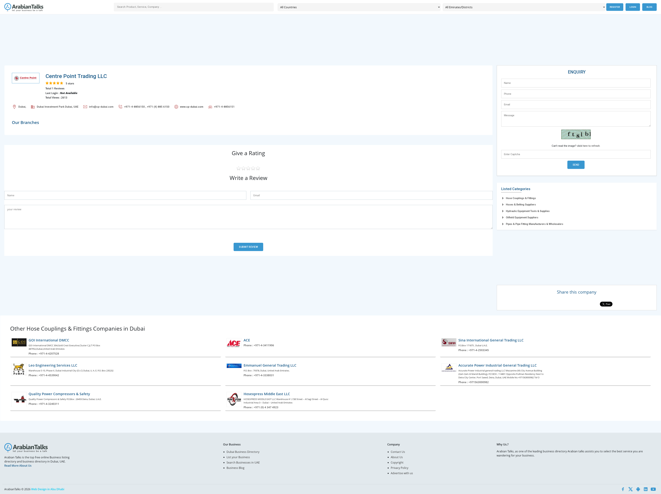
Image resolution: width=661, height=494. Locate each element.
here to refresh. (591, 145)
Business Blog (235, 468)
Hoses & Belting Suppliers (521, 204)
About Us (397, 457)
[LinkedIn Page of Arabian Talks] (645, 489)
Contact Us (398, 452)
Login (632, 7)
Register (615, 7)
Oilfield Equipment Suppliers (522, 217)
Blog (649, 7)
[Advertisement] (107, 41)
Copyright (397, 462)
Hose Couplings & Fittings (521, 198)
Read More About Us (18, 465)
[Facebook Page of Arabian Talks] (623, 489)
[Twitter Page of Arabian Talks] (630, 489)
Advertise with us (402, 473)
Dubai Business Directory (243, 452)
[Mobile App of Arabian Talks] (638, 489)
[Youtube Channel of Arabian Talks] (653, 489)
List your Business (238, 457)
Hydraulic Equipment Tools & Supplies (528, 211)
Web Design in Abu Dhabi (47, 489)
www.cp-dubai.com (191, 106)
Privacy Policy (399, 468)
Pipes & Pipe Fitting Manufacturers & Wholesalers (534, 224)
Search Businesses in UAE (243, 462)
